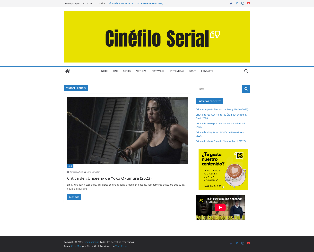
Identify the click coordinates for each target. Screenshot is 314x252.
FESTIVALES (158, 70)
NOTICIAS (141, 70)
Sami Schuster (93, 171)
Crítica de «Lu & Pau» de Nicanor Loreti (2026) (221, 141)
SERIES (127, 70)
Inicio (104, 70)
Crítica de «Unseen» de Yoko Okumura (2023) (109, 178)
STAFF (192, 70)
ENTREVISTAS (176, 70)
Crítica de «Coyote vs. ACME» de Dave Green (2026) (135, 3)
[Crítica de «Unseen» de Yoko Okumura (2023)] (127, 130)
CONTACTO (207, 70)
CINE (115, 70)
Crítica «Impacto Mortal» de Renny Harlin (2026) (222, 109)
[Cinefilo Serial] (68, 71)
